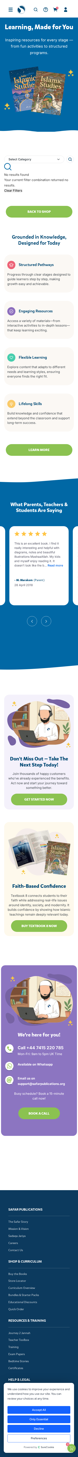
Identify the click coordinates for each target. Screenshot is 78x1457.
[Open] (10, 9)
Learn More (39, 450)
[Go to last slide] (32, 626)
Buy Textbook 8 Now (39, 926)
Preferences (39, 1438)
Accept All (39, 1410)
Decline (39, 1428)
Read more (55, 565)
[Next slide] (46, 626)
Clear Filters (13, 190)
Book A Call (39, 1113)
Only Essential (39, 1419)
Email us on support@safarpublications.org (41, 1081)
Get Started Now (39, 799)
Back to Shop (39, 211)
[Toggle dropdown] (58, 159)
